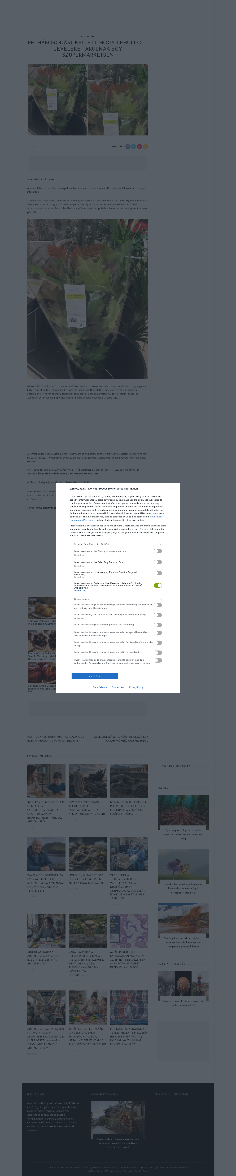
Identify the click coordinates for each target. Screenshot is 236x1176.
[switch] (158, 551)
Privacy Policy (136, 687)
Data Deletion (100, 687)
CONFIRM (95, 676)
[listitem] (118, 544)
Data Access (118, 687)
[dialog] (118, 588)
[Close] (173, 489)
